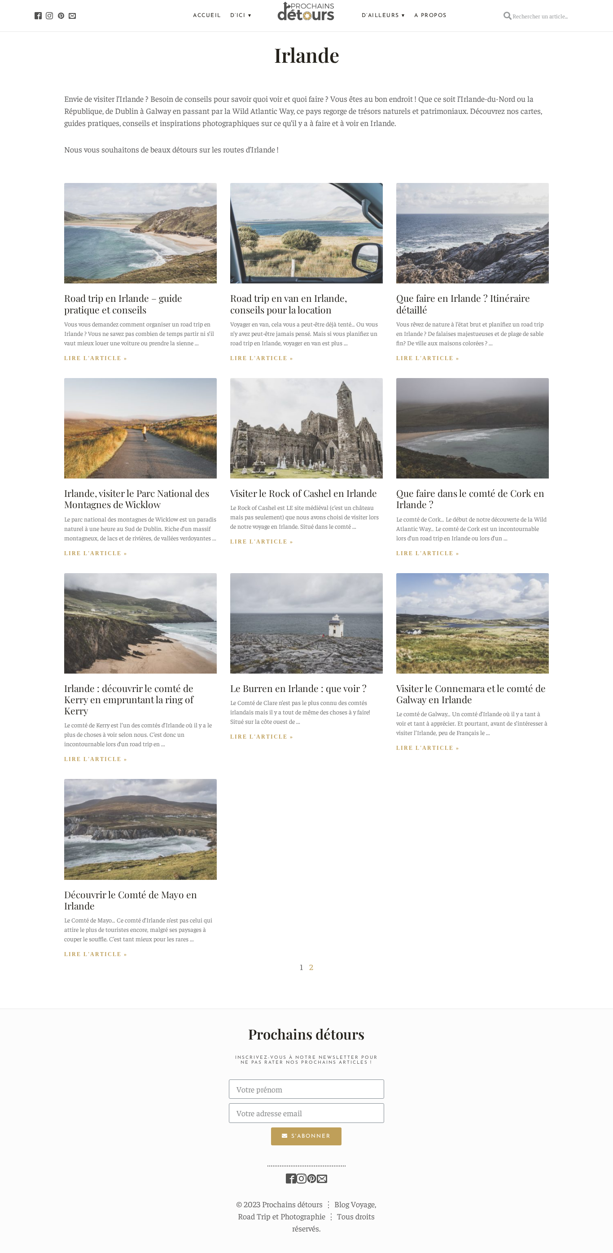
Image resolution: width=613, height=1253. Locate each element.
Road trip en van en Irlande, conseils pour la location (288, 303)
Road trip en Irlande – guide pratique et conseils (123, 303)
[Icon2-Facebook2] (38, 16)
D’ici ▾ (241, 15)
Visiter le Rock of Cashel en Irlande (303, 493)
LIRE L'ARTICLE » (95, 358)
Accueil (207, 15)
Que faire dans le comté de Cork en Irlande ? (470, 498)
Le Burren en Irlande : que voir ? (298, 688)
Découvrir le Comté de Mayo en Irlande (130, 900)
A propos (430, 15)
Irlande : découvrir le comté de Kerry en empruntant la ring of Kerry (128, 699)
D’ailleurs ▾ (383, 15)
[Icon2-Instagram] (49, 16)
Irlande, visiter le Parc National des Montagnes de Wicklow (136, 498)
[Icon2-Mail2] (73, 16)
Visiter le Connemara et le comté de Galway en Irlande (471, 693)
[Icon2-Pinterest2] (61, 16)
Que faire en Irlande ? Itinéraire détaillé (463, 303)
